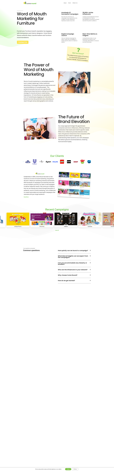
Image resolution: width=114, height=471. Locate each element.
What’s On (75, 3)
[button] (74, 250)
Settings (75, 469)
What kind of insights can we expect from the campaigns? (73, 256)
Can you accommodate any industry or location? (72, 263)
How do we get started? (66, 281)
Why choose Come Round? (67, 275)
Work (69, 3)
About (65, 3)
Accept (68, 469)
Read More (26, 196)
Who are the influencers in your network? (73, 270)
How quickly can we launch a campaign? (73, 250)
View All (57, 230)
